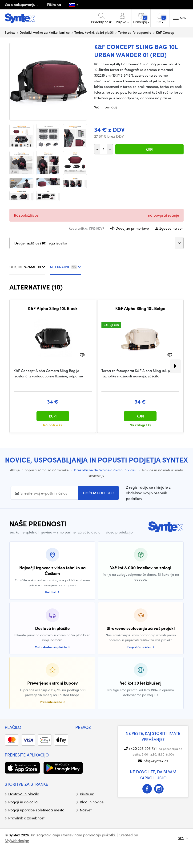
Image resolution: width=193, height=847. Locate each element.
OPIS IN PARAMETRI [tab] (25, 266)
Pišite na (54, 4)
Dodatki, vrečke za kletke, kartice (45, 32)
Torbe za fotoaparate (134, 32)
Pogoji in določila (23, 802)
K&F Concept (166, 32)
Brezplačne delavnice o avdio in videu (105, 469)
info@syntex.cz (155, 761)
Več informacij (105, 107)
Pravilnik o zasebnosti (26, 818)
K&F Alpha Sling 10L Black (52, 308)
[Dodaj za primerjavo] (82, 354)
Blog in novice (92, 802)
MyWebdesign (17, 840)
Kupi (149, 149)
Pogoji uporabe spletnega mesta (36, 810)
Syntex (10, 32)
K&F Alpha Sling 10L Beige (140, 308)
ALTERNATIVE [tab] (63, 266)
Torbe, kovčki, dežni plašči (93, 32)
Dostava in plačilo (23, 794)
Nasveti (86, 810)
